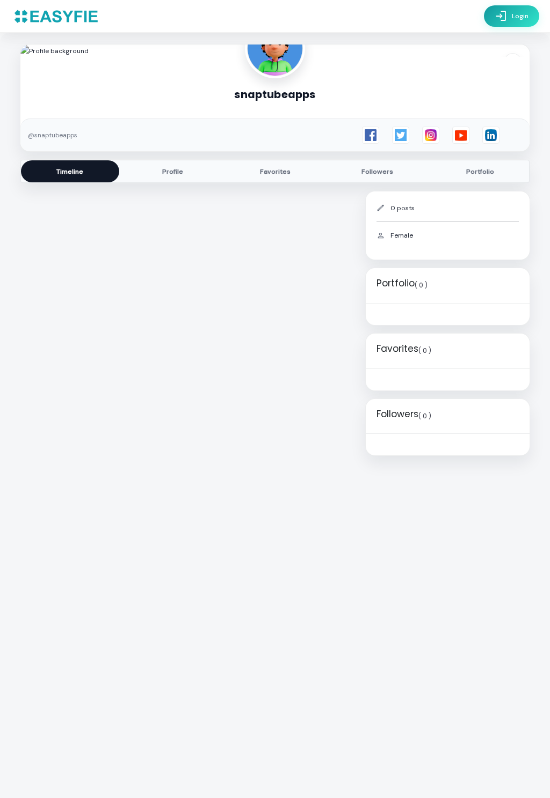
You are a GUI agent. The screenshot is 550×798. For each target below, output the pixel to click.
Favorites (275, 171)
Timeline (69, 171)
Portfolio (480, 171)
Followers (377, 171)
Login (512, 16)
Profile (172, 171)
